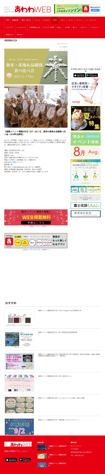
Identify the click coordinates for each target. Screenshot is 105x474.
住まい (59, 27)
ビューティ (10, 27)
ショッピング (21, 27)
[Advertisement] (36, 277)
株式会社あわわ (76, 446)
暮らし (75, 27)
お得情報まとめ (34, 27)
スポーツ (83, 27)
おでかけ (46, 20)
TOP (7, 20)
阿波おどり (10, 34)
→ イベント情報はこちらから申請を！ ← (36, 226)
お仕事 (67, 27)
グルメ (62, 20)
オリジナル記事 (48, 27)
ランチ (70, 20)
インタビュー (94, 27)
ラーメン (79, 20)
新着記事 (15, 20)
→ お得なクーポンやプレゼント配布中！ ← (36, 249)
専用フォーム (17, 162)
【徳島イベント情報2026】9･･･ (57, 447)
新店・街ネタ (26, 20)
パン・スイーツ (90, 20)
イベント (37, 20)
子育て (55, 20)
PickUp (19, 34)
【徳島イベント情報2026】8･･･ (57, 456)
